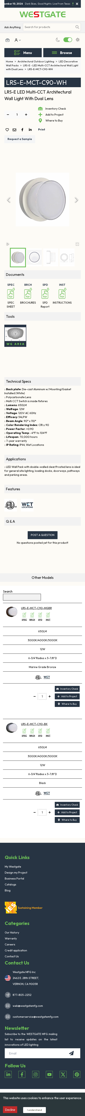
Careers (10, 944)
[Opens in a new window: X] (63, 1074)
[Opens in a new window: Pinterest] (76, 1074)
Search (7, 591)
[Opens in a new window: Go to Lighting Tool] (15, 336)
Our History (12, 932)
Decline (10, 1110)
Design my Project (16, 872)
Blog (7, 890)
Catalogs (10, 884)
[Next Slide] (76, 199)
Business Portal (14, 878)
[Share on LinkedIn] (31, 130)
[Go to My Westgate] (16, 40)
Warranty (11, 938)
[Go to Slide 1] (18, 257)
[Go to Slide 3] (51, 257)
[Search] (77, 27)
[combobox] (48, 27)
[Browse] (54, 52)
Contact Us (12, 956)
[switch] (67, 39)
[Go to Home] (42, 14)
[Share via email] (15, 130)
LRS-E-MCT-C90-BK (34, 724)
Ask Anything (12, 27)
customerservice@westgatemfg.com (34, 1016)
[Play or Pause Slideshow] (7, 243)
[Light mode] (78, 40)
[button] (42, 199)
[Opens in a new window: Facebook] (21, 1074)
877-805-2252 (22, 995)
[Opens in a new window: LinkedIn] (8, 1074)
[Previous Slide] (8, 199)
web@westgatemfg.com (28, 1006)
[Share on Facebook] (23, 130)
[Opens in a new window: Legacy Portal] (7, 40)
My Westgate (13, 866)
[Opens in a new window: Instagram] (35, 1074)
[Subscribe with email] (71, 1053)
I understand (34, 1109)
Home (11, 61)
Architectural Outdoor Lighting (37, 61)
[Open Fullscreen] (77, 243)
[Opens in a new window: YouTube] (49, 1074)
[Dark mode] (58, 40)
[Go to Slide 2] (34, 257)
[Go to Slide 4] (67, 257)
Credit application (16, 950)
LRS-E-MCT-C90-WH (40, 69)
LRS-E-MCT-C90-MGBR (36, 608)
